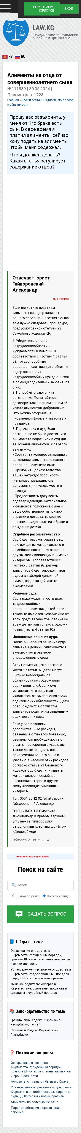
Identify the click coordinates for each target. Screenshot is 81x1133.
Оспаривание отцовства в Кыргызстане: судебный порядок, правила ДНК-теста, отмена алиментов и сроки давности (41, 957)
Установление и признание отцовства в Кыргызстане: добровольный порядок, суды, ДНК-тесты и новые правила (41, 974)
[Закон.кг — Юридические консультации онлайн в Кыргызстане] (40, 34)
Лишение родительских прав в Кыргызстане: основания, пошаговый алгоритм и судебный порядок (39, 988)
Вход (69, 8)
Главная (13, 100)
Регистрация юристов (43, 8)
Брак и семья (31, 100)
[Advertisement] (40, 215)
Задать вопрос (47, 914)
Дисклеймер (61, 298)
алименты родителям (32, 856)
